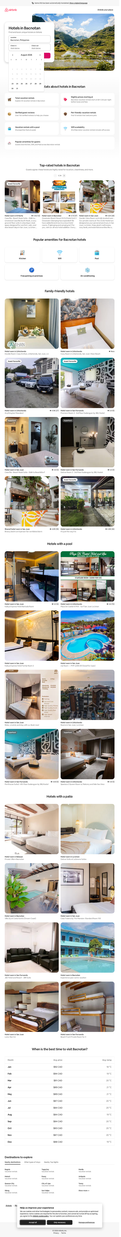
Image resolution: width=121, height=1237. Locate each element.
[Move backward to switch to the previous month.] (12, 55)
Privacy (56, 1233)
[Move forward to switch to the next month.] (40, 55)
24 (17, 84)
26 (26, 84)
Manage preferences (87, 1222)
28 (36, 84)
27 (31, 84)
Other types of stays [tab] (32, 1162)
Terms (63, 1233)
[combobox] (30, 40)
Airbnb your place (105, 10)
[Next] (64, 175)
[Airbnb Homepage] (11, 10)
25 (22, 84)
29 (40, 84)
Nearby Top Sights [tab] (51, 1162)
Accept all (33, 1222)
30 (12, 88)
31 (17, 88)
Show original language (78, 3)
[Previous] (55, 175)
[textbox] (19, 48)
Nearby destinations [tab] (12, 1162)
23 (12, 84)
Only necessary (60, 1222)
